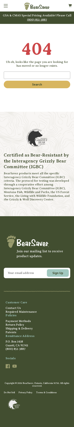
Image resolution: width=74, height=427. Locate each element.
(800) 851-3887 (37, 19)
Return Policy (15, 324)
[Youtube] (14, 366)
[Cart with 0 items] (70, 5)
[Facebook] (8, 366)
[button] (37, 241)
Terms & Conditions (46, 392)
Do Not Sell (9, 392)
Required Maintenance (21, 311)
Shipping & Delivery (19, 328)
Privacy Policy (25, 392)
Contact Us (13, 308)
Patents (11, 332)
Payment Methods (18, 321)
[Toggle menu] (5, 6)
